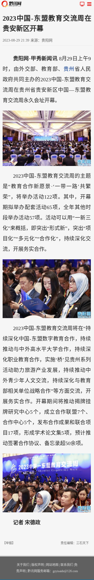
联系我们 (67, 565)
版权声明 (37, 565)
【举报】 (9, 543)
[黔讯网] (12, 4)
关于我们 (23, 565)
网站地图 (52, 565)
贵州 (68, 69)
